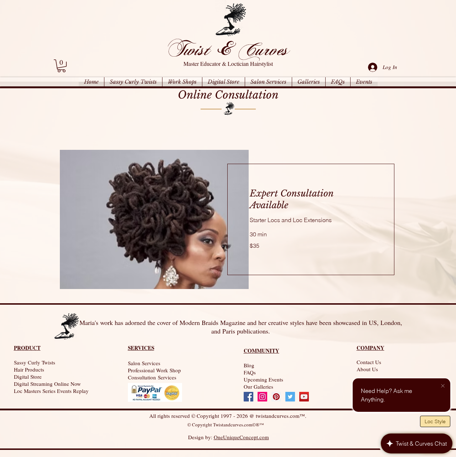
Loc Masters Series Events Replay (51, 390)
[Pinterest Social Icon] (276, 396)
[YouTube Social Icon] (304, 396)
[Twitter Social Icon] (290, 396)
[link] (61, 65)
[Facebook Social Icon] (248, 396)
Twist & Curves (227, 49)
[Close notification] (443, 386)
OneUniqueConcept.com (241, 437)
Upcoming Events (263, 379)
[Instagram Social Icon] (262, 396)
